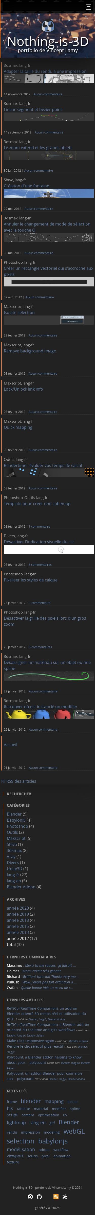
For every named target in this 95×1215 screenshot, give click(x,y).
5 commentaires (40, 647)
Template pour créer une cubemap (37, 503)
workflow (60, 1149)
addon (44, 1149)
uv (65, 1115)
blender (31, 1101)
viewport (15, 1156)
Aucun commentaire (48, 94)
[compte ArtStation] (30, 1197)
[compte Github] (39, 1197)
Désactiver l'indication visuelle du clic (39, 542)
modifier (59, 1108)
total (12, 944)
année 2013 (18, 932)
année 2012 (18, 938)
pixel (46, 1156)
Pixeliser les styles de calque (31, 580)
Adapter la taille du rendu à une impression (45, 71)
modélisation (21, 1149)
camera (28, 1115)
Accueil (10, 745)
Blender (14, 814)
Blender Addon (21, 887)
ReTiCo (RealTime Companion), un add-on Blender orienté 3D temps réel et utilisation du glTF (46, 1013)
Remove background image (30, 351)
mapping (54, 1101)
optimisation (48, 1115)
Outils (9, 459)
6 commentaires (40, 565)
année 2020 (18, 908)
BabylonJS (16, 820)
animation (62, 1156)
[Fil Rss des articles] (56, 1197)
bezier (72, 1101)
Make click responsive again (30, 1040)
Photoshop (13, 262)
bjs (10, 1108)
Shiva (8, 179)
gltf (52, 1122)
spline (75, 1108)
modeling (52, 1132)
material (41, 1108)
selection (20, 1141)
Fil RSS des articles (18, 781)
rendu (12, 1132)
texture (13, 1162)
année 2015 (18, 926)
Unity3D (14, 868)
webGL (74, 1131)
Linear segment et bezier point (33, 109)
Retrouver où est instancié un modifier (41, 706)
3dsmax (11, 65)
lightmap (16, 1122)
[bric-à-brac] (64, 1197)
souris (32, 1156)
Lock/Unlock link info (23, 389)
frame (12, 1101)
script (12, 1115)
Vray (11, 856)
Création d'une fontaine (26, 186)
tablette (23, 1108)
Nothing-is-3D (48, 41)
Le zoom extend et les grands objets (38, 147)
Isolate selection (19, 312)
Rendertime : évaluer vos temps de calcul (43, 465)
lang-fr (25, 65)
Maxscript (12, 306)
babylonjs (53, 1141)
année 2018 (18, 920)
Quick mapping (18, 427)
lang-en (14, 881)
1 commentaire (39, 526)
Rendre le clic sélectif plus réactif (35, 1046)
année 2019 (18, 914)
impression (30, 1132)
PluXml (55, 1208)
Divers (9, 535)
